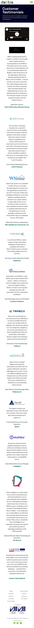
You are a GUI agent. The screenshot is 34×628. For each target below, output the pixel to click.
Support (24, 593)
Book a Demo (24, 591)
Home (11, 591)
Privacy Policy (11, 601)
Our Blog (11, 598)
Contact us (24, 596)
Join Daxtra (24, 598)
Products (11, 593)
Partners (11, 596)
